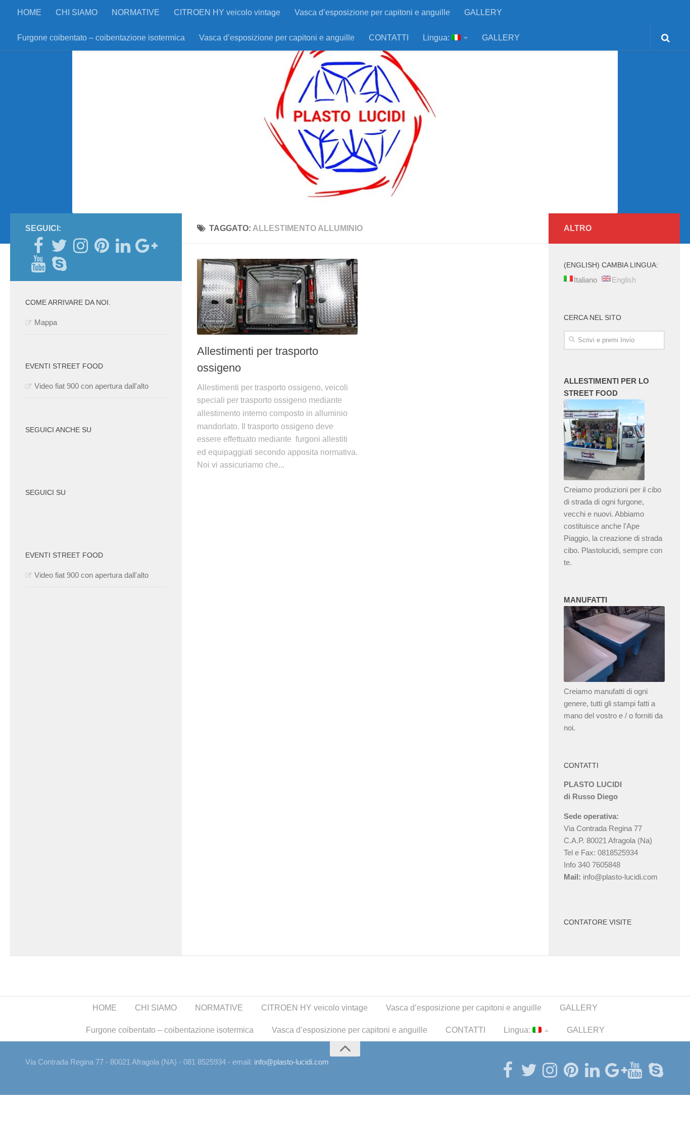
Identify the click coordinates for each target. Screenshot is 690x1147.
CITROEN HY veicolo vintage (227, 12)
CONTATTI (389, 37)
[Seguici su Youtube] (37, 263)
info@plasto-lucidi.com (620, 877)
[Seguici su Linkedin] (122, 245)
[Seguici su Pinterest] (101, 245)
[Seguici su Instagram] (80, 245)
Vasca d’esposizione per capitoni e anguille (372, 12)
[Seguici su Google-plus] (144, 245)
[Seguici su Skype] (59, 263)
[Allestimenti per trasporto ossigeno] (277, 297)
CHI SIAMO (76, 12)
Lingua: (437, 37)
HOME (29, 12)
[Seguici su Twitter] (59, 245)
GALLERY (483, 12)
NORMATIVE (136, 12)
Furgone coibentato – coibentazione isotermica (101, 37)
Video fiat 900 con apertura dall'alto (91, 386)
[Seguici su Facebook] (37, 245)
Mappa (45, 322)
